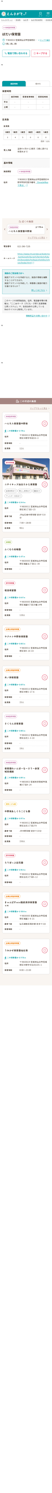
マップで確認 (45, 40)
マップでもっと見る (36, 237)
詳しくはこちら (38, 290)
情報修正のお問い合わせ (36, 315)
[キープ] (44, 423)
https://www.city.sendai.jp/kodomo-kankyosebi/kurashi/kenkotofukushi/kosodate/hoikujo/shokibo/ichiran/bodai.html (33, 258)
